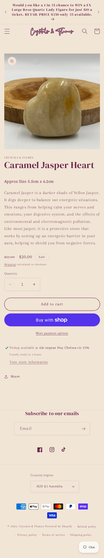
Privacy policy (27, 535)
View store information (29, 362)
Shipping (10, 264)
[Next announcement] (98, 12)
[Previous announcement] (5, 12)
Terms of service (53, 535)
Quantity (10, 273)
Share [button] (15, 376)
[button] (7, 31)
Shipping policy (81, 535)
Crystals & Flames (31, 526)
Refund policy (86, 526)
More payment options (52, 333)
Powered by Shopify (58, 526)
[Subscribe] (83, 428)
